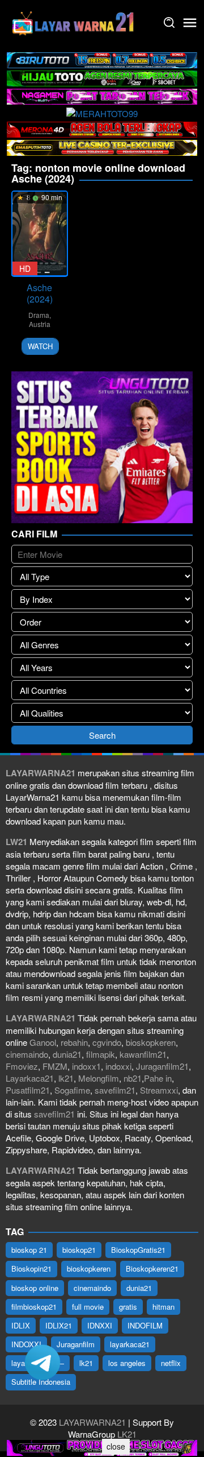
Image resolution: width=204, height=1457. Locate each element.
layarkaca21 (130, 1344)
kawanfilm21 (143, 1054)
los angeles (127, 1362)
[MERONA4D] (102, 128)
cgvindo (106, 1042)
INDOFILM (145, 1325)
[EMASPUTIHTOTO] (102, 146)
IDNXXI (99, 1325)
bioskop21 (79, 1249)
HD (25, 268)
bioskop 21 (29, 1249)
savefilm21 (115, 1090)
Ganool (42, 1042)
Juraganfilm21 (162, 1066)
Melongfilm (98, 1078)
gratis (128, 1306)
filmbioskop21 (34, 1306)
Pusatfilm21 (28, 1090)
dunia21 (67, 1054)
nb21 (133, 1078)
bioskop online (34, 1287)
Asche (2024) (40, 293)
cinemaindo (27, 1054)
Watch (40, 346)
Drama (38, 315)
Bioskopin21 (31, 1268)
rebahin (74, 1042)
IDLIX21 (58, 1325)
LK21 (126, 1434)
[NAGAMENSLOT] (102, 95)
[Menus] (189, 22)
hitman (163, 1306)
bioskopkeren (151, 1042)
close (116, 1446)
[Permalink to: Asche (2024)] (39, 233)
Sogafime (72, 1090)
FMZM (54, 1066)
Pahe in (158, 1078)
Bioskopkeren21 (152, 1268)
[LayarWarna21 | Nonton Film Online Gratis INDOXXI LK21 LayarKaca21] (74, 21)
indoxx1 (86, 1066)
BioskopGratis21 (138, 1249)
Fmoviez (22, 1066)
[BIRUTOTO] (102, 59)
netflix (171, 1362)
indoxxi (118, 1066)
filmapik (100, 1054)
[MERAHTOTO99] (102, 112)
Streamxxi (159, 1090)
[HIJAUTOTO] (102, 77)
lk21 (66, 1078)
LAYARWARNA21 (92, 1422)
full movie (88, 1306)
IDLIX (20, 1325)
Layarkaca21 (30, 1078)
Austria (39, 324)
